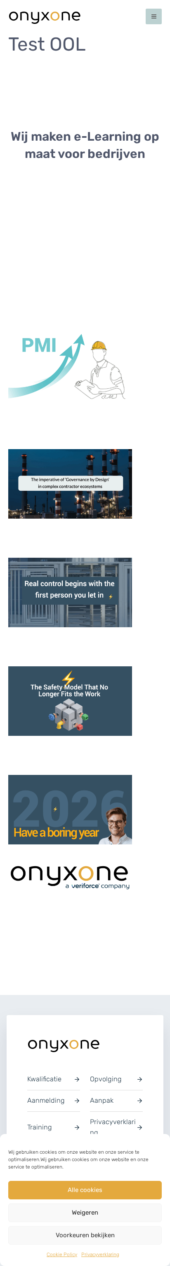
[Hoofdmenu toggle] (154, 17)
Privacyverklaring (100, 1254)
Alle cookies (85, 1190)
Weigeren (85, 1212)
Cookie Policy (62, 1254)
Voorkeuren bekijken (85, 1235)
